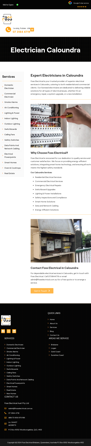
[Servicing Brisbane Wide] (8, 26)
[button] (32, 29)
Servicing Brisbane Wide (21, 25)
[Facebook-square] (3, 331)
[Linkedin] (14, 331)
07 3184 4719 (21, 28)
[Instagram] (9, 331)
